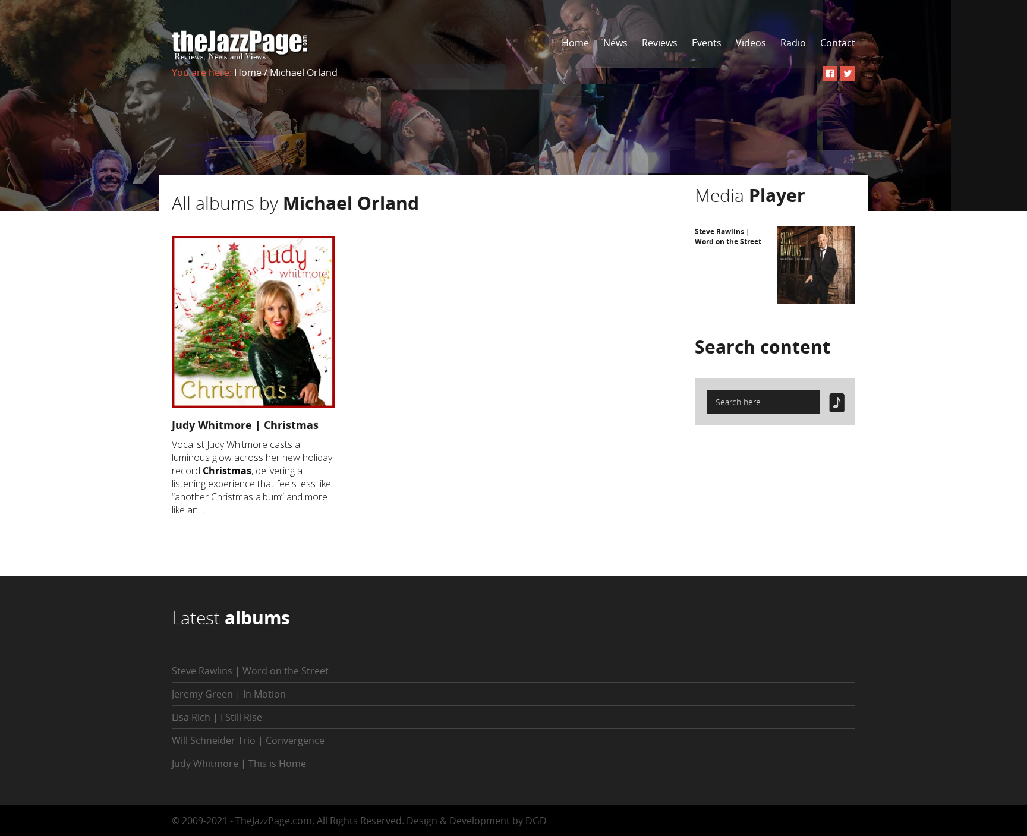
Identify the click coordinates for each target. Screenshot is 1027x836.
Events (707, 42)
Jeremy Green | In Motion (229, 694)
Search (762, 347)
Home (575, 42)
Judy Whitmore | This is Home (239, 763)
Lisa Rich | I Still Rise (217, 717)
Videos (751, 42)
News (615, 42)
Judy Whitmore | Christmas (245, 425)
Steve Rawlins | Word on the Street (728, 236)
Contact (837, 42)
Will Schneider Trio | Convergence (248, 740)
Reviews (660, 42)
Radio (793, 42)
